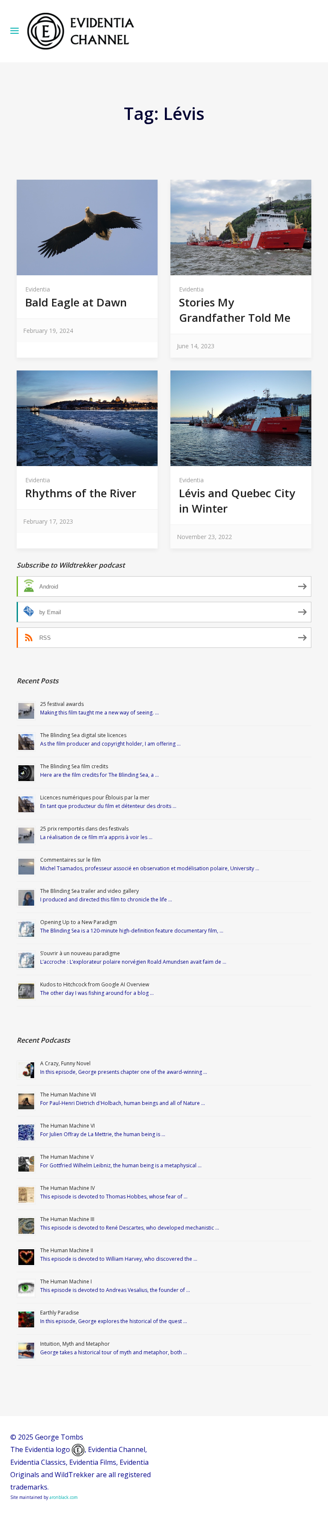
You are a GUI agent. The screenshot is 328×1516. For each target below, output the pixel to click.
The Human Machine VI (67, 1125)
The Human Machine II (66, 1250)
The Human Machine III (67, 1219)
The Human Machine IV (67, 1188)
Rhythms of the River (80, 493)
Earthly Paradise (59, 1312)
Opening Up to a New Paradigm (78, 922)
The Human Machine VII (68, 1094)
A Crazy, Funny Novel (65, 1063)
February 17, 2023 (48, 521)
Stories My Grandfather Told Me (234, 309)
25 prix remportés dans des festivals (84, 828)
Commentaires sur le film (70, 859)
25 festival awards (62, 704)
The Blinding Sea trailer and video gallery (89, 891)
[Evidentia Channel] (80, 31)
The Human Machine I (66, 1281)
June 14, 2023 (195, 346)
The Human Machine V (67, 1156)
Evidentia (37, 289)
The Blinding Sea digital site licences (83, 735)
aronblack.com (64, 1497)
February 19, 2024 (48, 331)
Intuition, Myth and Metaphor (75, 1343)
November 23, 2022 (204, 537)
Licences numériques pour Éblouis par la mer (94, 797)
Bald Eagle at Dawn (76, 302)
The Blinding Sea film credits (74, 766)
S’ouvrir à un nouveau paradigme (80, 953)
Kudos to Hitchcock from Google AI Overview (94, 984)
